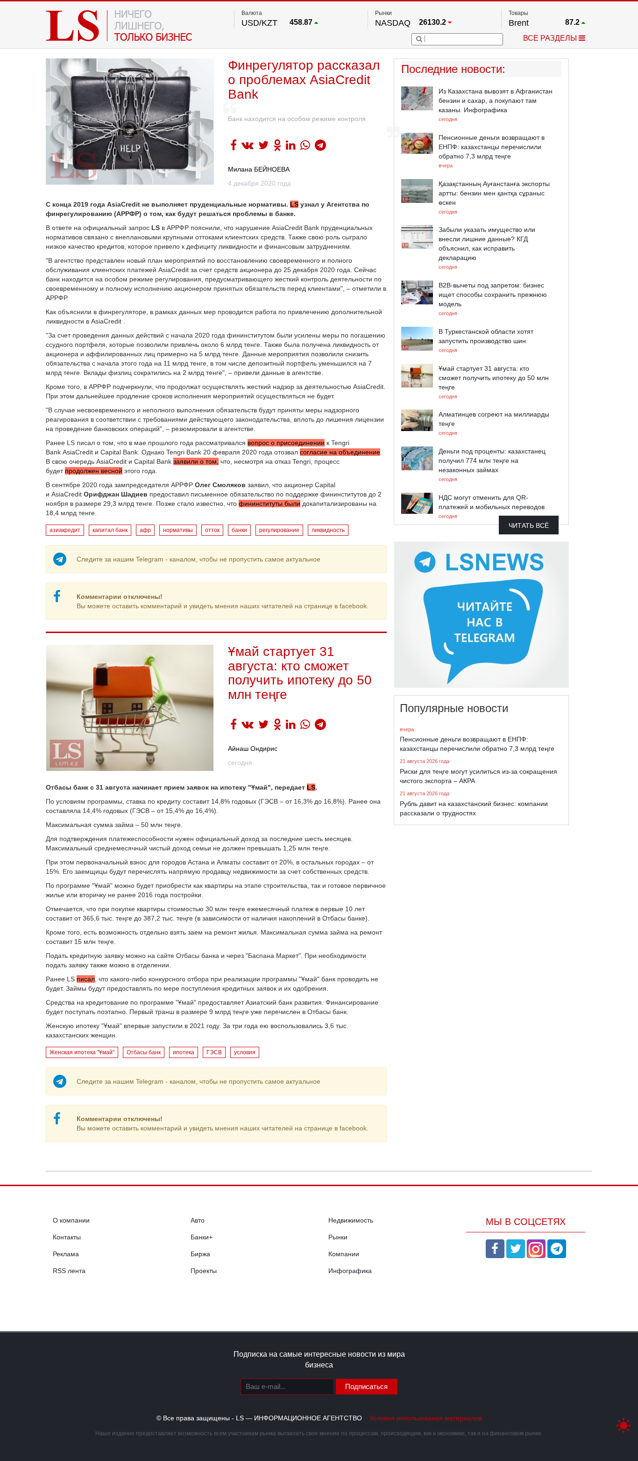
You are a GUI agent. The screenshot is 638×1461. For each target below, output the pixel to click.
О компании (71, 1220)
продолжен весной (93, 471)
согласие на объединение (340, 452)
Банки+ (202, 1237)
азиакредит (65, 530)
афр (145, 530)
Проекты (204, 1270)
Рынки (337, 1237)
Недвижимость (350, 1220)
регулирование (279, 530)
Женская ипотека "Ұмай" (82, 1052)
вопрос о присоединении (286, 442)
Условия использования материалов (425, 1418)
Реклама (66, 1254)
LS (294, 204)
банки (239, 530)
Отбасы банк (144, 1052)
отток (212, 530)
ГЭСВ (214, 1052)
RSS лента (69, 1270)
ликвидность (328, 530)
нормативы (178, 530)
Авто (198, 1220)
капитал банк (110, 530)
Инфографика (350, 1270)
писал (86, 979)
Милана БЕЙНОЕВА (259, 169)
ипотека (183, 1052)
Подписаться (366, 1386)
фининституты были (269, 503)
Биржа (200, 1254)
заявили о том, (196, 461)
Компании (343, 1254)
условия (244, 1052)
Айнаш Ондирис (252, 748)
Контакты (67, 1237)
